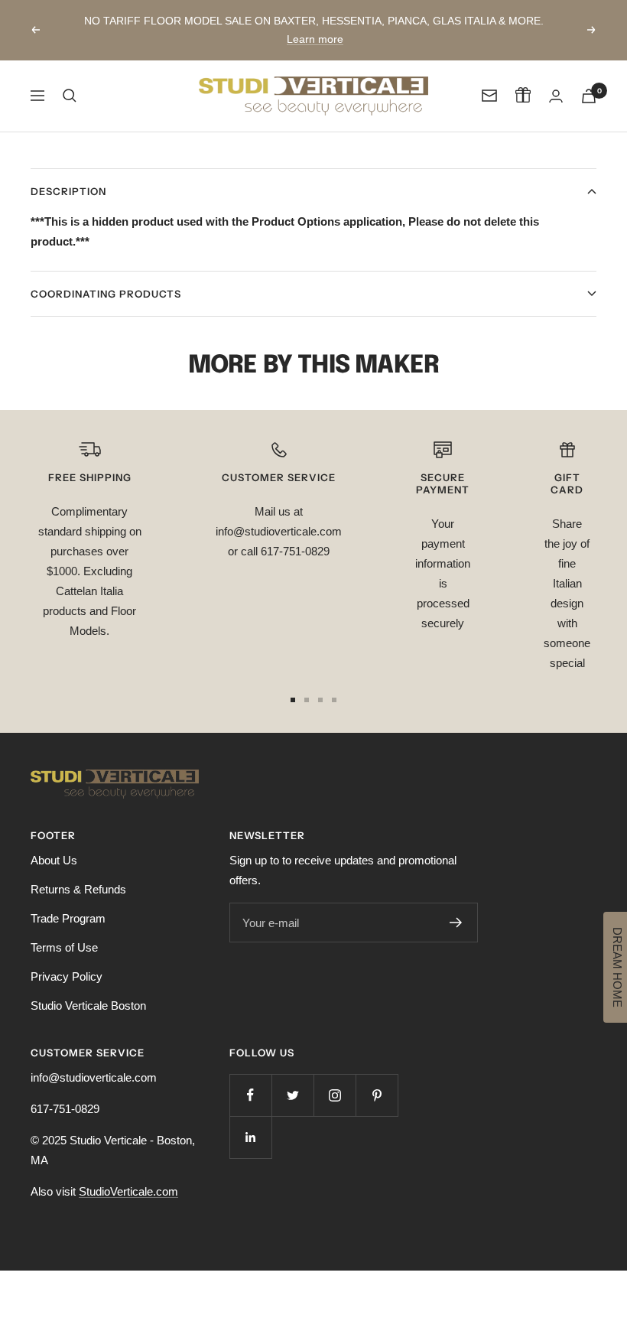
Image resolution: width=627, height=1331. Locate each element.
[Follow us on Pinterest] (377, 1095)
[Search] (69, 96)
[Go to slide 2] (306, 700)
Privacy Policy (66, 976)
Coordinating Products (106, 294)
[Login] (556, 96)
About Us (54, 860)
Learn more (315, 39)
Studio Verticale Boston (88, 1005)
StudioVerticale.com (128, 1191)
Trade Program (68, 918)
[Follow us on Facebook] (250, 1095)
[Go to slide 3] (320, 700)
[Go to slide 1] (293, 700)
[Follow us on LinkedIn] (250, 1137)
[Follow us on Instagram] (335, 1095)
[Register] (456, 922)
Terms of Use (64, 947)
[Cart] (588, 96)
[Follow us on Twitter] (292, 1095)
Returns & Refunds (78, 889)
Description (68, 191)
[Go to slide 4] (334, 700)
